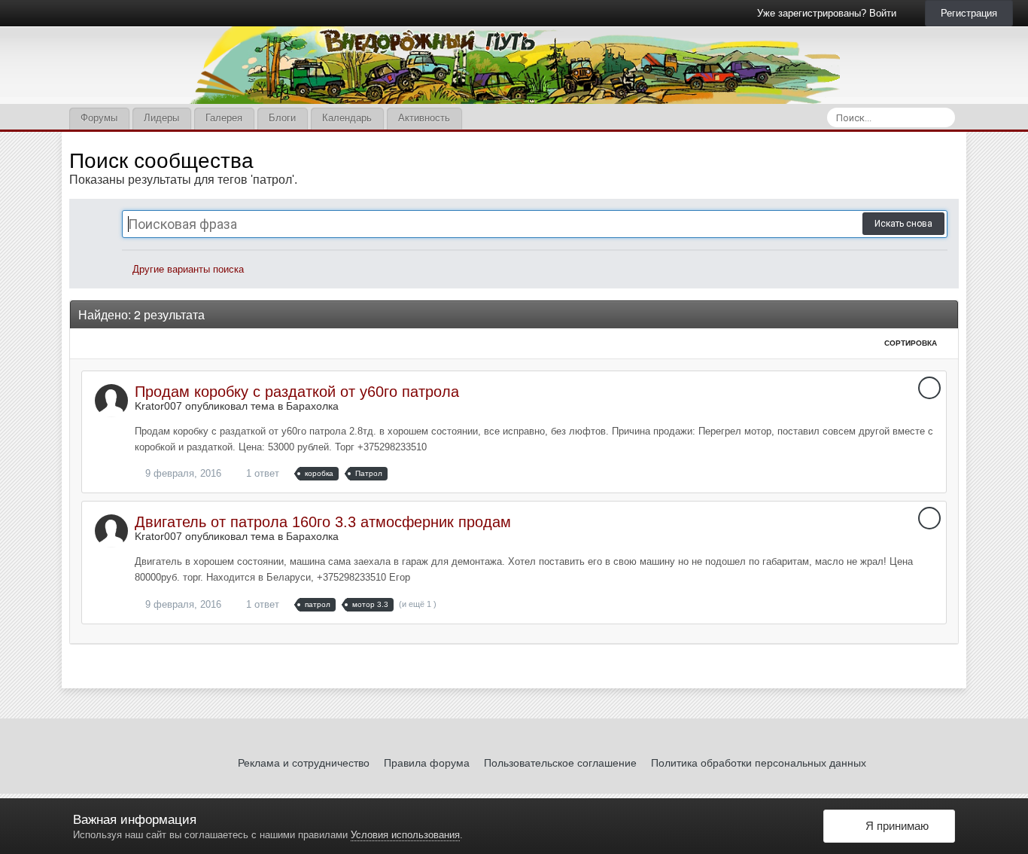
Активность (424, 118)
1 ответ (261, 473)
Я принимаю (894, 825)
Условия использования (405, 834)
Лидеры (161, 118)
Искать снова (903, 223)
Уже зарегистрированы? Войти (829, 13)
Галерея (223, 118)
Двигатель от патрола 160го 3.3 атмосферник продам (323, 522)
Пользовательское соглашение (560, 763)
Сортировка (911, 343)
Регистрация (969, 13)
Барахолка (312, 406)
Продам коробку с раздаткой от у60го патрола (297, 391)
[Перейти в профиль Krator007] (111, 400)
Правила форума (427, 763)
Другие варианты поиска (186, 269)
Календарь (347, 118)
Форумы (99, 118)
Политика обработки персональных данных (758, 763)
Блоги (282, 118)
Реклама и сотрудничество (304, 763)
